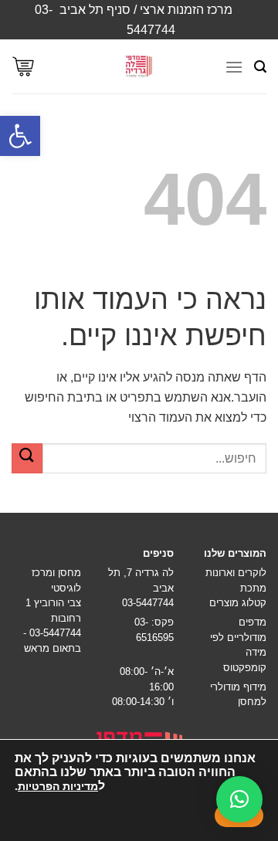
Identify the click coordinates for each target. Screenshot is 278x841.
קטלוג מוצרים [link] (237, 603)
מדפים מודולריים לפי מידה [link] (238, 637)
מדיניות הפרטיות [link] (58, 786)
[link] (20, 136)
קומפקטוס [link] (244, 667)
